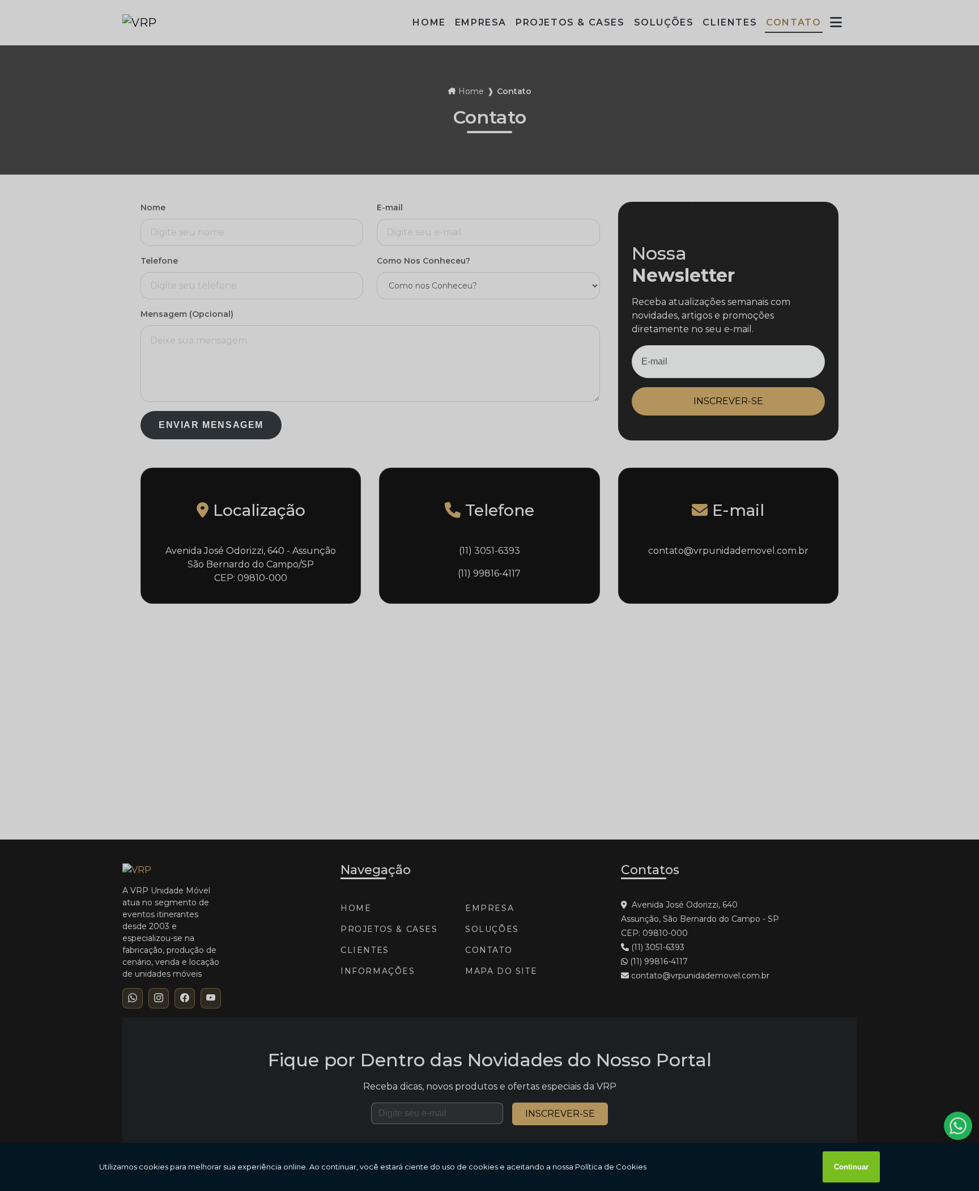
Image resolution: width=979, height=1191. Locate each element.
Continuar (851, 1167)
